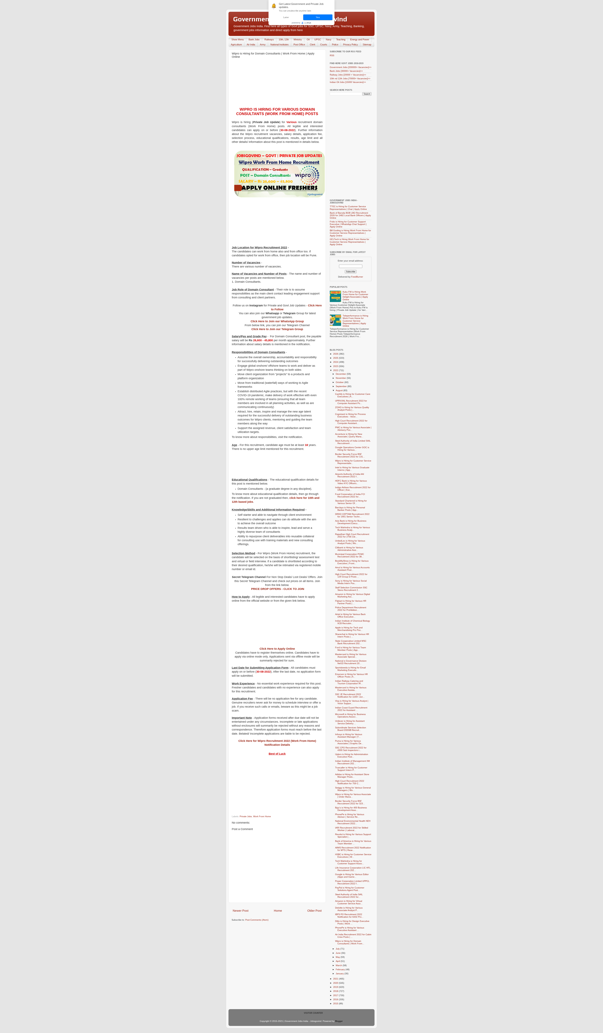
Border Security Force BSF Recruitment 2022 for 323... (350, 802)
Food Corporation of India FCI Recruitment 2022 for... (350, 495)
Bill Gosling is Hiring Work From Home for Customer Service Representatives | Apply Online (350, 233)
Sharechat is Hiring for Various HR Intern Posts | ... (352, 635)
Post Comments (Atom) (257, 920)
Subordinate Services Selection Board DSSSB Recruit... (350, 728)
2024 (336, 362)
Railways (269, 39)
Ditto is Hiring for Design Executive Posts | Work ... (352, 922)
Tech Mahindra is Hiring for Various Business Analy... (352, 528)
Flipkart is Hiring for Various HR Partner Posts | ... (350, 602)
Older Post (314, 910)
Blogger (339, 1021)
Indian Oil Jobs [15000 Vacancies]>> (348, 82)
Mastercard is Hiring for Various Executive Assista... (350, 688)
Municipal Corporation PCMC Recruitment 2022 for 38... (349, 555)
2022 (336, 370)
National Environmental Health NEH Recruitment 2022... (352, 822)
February (340, 969)
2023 (336, 366)
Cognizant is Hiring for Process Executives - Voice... (350, 415)
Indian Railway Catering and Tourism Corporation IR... (349, 682)
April (338, 961)
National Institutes (279, 44)
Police (335, 44)
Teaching (340, 39)
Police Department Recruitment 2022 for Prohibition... (350, 608)
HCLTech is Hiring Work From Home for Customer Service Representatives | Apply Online (349, 241)
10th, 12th (284, 39)
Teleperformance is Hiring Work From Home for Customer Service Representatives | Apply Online (355, 321)
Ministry (298, 39)
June (338, 953)
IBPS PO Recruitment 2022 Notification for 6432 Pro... (349, 915)
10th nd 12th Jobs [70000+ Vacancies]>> (350, 78)
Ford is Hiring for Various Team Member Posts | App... (350, 648)
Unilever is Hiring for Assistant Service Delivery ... (350, 722)
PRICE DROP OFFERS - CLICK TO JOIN (277, 589)
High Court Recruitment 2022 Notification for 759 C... (349, 782)
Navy (328, 39)
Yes (318, 17)
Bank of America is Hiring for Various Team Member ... (353, 842)
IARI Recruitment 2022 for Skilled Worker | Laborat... (351, 829)
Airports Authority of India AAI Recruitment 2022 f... (349, 475)
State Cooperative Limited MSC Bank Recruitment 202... (350, 642)
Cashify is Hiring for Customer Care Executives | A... (352, 395)
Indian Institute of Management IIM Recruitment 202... (352, 762)
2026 (336, 354)
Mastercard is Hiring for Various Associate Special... (350, 655)
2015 (336, 1003)
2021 (336, 979)
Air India (251, 44)
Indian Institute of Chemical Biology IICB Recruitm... (352, 622)
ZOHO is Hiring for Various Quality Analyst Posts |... (352, 408)
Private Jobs (246, 816)
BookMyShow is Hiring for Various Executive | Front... (352, 562)
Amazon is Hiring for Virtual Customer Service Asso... (348, 902)
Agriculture (236, 44)
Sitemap (367, 44)
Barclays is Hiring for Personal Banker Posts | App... (350, 508)
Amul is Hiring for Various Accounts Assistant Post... (352, 568)
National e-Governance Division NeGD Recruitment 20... (351, 662)
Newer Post (240, 910)
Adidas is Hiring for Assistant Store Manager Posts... (352, 775)
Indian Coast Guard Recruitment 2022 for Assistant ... (351, 709)
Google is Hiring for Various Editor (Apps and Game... (352, 875)
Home (278, 910)
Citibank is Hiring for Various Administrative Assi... (349, 548)
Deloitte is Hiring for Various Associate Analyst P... (349, 909)
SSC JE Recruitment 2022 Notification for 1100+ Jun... (350, 695)
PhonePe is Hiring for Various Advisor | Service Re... (349, 815)
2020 (336, 983)
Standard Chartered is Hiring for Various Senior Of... (351, 502)
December (341, 374)
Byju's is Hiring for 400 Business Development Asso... (351, 808)
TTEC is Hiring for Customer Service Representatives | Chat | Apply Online (348, 207)
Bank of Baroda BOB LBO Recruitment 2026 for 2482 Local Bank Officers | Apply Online (350, 215)
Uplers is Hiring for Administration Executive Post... (351, 755)
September (341, 386)
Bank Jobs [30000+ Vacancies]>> (346, 71)
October (340, 382)
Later (286, 17)
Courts (323, 44)
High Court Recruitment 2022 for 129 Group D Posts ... (351, 575)
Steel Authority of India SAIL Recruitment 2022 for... (349, 895)
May (338, 957)
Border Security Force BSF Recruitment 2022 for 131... (350, 455)
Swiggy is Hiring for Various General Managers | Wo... (353, 789)
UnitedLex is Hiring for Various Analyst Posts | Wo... (350, 542)
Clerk (312, 44)
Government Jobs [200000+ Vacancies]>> (350, 67)
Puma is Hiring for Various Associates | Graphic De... (349, 742)
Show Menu (237, 39)
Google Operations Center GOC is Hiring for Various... (352, 448)
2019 (336, 987)
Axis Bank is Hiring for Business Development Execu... (350, 522)
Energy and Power (359, 39)
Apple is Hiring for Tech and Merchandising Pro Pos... (349, 628)
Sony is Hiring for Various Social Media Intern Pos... (351, 582)
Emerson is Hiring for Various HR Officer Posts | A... (351, 675)
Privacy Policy (350, 44)
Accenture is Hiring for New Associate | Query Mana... (349, 435)
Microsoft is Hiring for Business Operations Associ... (350, 715)
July (338, 949)
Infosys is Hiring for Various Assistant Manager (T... (348, 735)
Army (263, 44)
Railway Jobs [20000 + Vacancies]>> (348, 75)
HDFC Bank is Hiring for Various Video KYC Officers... (351, 482)
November (341, 378)
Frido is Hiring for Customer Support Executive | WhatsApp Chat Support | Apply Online (348, 224)
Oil (308, 39)
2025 (336, 358)
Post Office (299, 44)
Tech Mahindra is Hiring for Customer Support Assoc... (349, 862)
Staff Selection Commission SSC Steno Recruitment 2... (351, 588)
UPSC (317, 39)
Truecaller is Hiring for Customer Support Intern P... (351, 768)
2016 (336, 999)
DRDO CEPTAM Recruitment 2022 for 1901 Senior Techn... (352, 515)
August (339, 390)
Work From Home (262, 816)
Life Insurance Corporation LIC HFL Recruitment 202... (352, 869)
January (340, 973)
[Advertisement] (277, 84)
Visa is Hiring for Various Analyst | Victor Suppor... (351, 702)
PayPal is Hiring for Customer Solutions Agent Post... (349, 889)
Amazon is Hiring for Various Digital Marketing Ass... (352, 595)
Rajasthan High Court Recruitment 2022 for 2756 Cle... (352, 535)
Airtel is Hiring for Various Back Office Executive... (350, 615)
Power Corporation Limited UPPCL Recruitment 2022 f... (352, 882)
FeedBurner (357, 277)
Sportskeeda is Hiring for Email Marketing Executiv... (350, 668)
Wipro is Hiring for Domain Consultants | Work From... (349, 942)
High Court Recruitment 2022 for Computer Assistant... (351, 422)
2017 (336, 995)
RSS (332, 55)
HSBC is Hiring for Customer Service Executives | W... (353, 855)
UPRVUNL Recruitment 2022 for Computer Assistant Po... (351, 402)
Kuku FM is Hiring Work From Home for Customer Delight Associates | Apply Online (355, 296)
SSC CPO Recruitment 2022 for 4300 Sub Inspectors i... (351, 749)
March (339, 965)
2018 (336, 991)
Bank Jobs (254, 39)
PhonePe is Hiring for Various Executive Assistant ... (349, 929)
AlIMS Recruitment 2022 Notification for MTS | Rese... (353, 849)
